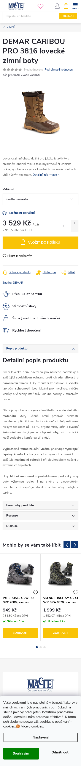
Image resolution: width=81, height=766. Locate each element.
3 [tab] (44, 647)
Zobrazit (20, 633)
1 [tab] (37, 647)
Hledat (68, 16)
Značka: (13, 283)
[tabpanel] (20, 597)
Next (74, 544)
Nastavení (41, 737)
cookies (37, 726)
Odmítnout (59, 752)
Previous (67, 544)
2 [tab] (41, 647)
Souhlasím (21, 753)
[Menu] (75, 5)
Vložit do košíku (44, 242)
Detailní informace (45, 175)
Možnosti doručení (22, 213)
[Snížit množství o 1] (74, 229)
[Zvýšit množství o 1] (74, 223)
